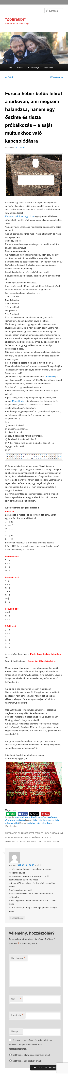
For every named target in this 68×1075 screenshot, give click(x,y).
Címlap (9, 67)
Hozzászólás (17, 917)
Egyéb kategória (39, 817)
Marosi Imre (18, 400)
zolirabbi (31, 823)
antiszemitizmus (22, 817)
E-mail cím (17, 1015)
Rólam (20, 67)
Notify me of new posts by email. (27, 1060)
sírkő (16, 823)
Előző (9, 77)
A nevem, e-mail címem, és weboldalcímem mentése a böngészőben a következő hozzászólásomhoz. (30, 1044)
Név (16, 998)
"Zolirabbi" (15, 19)
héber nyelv (48, 820)
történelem (10, 820)
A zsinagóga (33, 67)
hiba (57, 820)
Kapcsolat (48, 67)
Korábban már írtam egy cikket (20, 216)
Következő (56, 77)
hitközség (52, 817)
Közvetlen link (44, 823)
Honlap (14, 1031)
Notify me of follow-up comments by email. (31, 1054)
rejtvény (9, 823)
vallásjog (20, 820)
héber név (37, 820)
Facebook (50, 376)
